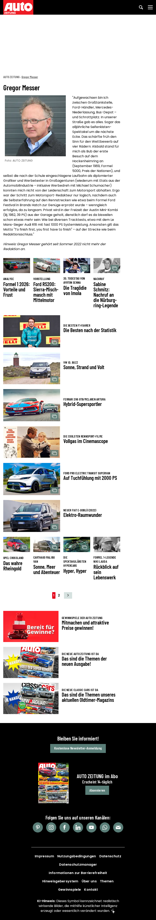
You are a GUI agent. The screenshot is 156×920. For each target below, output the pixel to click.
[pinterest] (38, 827)
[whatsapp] (105, 827)
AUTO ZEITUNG (11, 77)
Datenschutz (110, 856)
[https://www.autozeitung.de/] (18, 7)
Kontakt (91, 889)
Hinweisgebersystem (60, 881)
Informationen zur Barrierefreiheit (78, 873)
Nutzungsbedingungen (76, 856)
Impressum (44, 856)
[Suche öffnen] (141, 7)
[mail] (118, 827)
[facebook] (65, 827)
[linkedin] (78, 827)
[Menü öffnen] (150, 7)
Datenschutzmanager (78, 864)
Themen (107, 881)
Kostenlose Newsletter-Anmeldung (78, 748)
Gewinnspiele (69, 889)
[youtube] (91, 827)
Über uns (89, 881)
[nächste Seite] (68, 595)
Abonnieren (97, 790)
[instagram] (51, 827)
